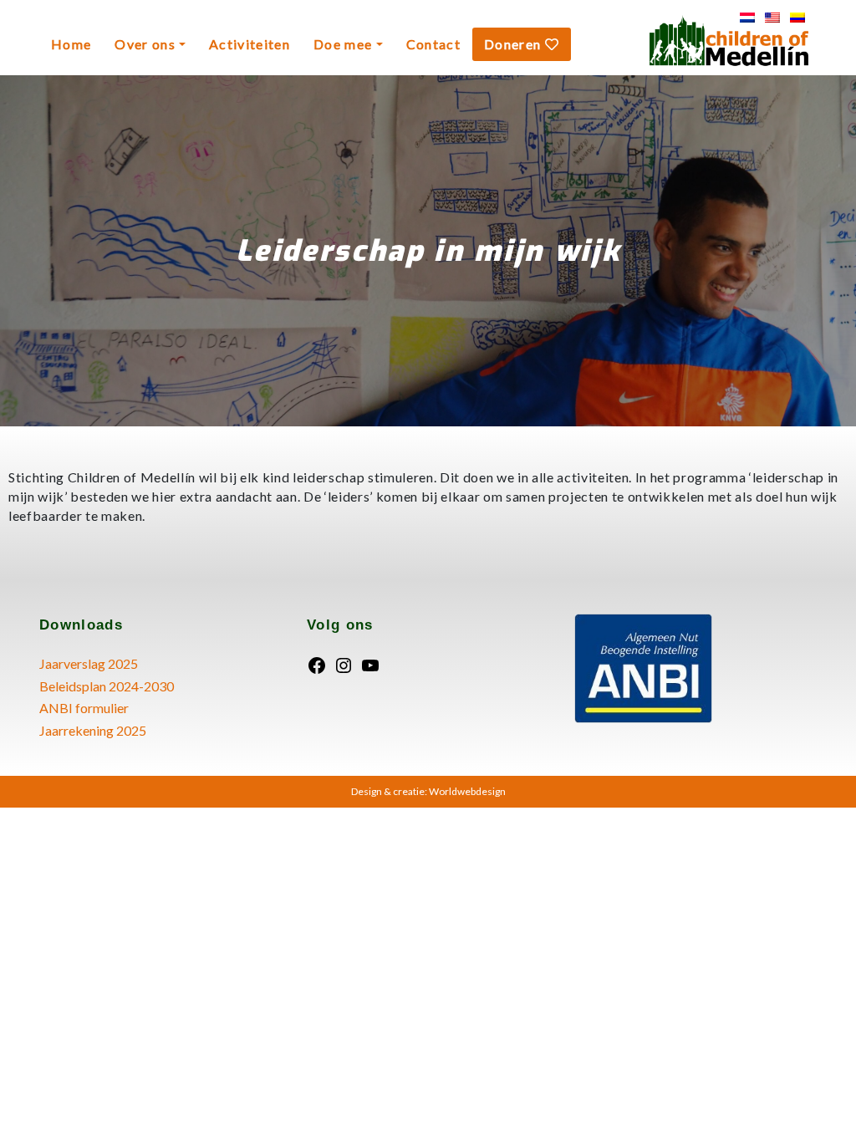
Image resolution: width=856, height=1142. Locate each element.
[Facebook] (317, 663)
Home (71, 44)
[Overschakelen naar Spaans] (797, 17)
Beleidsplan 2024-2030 (106, 686)
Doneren (514, 44)
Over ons (145, 44)
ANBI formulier (84, 708)
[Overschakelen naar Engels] (772, 17)
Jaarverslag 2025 (88, 663)
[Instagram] (344, 663)
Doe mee (342, 44)
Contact (433, 44)
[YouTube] (370, 663)
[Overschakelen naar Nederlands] (747, 17)
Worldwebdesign (467, 791)
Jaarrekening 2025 (92, 730)
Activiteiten (249, 44)
